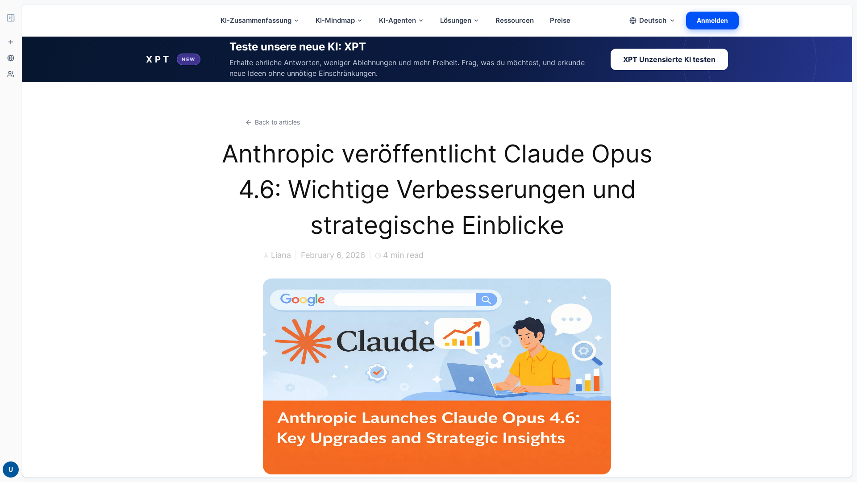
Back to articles (277, 122)
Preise (560, 20)
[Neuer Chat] (11, 42)
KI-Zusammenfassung (255, 20)
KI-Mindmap (335, 20)
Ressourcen (514, 20)
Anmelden (712, 20)
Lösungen (455, 20)
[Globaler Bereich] (11, 58)
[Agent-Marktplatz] (11, 74)
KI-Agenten (397, 20)
